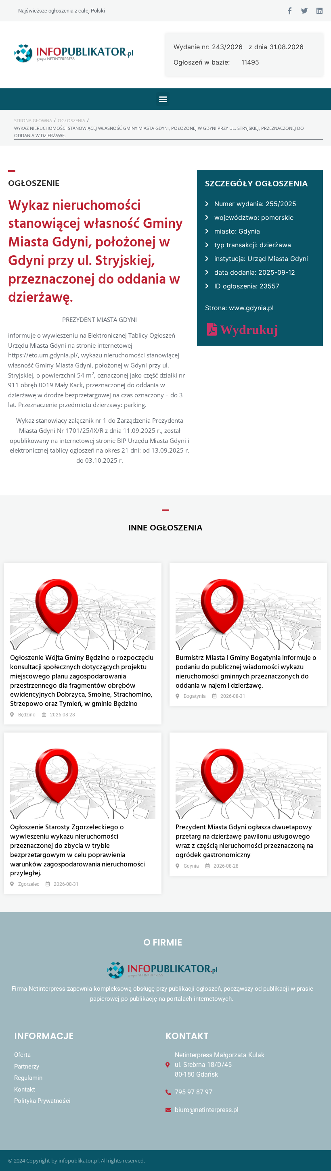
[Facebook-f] (289, 10)
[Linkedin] (319, 10)
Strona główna (33, 120)
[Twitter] (304, 10)
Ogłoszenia (71, 120)
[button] (163, 99)
